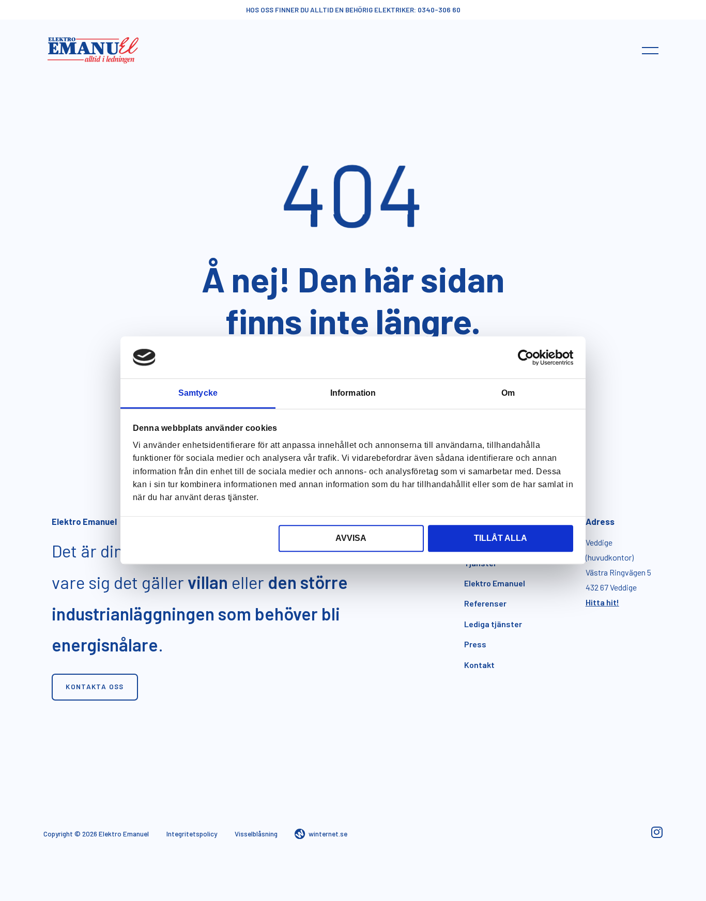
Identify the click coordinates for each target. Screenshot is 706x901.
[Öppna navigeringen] (650, 50)
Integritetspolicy (191, 834)
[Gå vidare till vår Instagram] (657, 834)
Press (475, 644)
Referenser (485, 603)
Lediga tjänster (493, 624)
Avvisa (350, 538)
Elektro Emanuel (494, 583)
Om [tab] (508, 393)
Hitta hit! (602, 602)
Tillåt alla (500, 538)
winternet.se (328, 834)
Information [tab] (353, 393)
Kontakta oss (95, 686)
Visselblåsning (256, 834)
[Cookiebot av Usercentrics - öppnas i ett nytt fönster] (528, 357)
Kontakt (479, 665)
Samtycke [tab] (198, 393)
